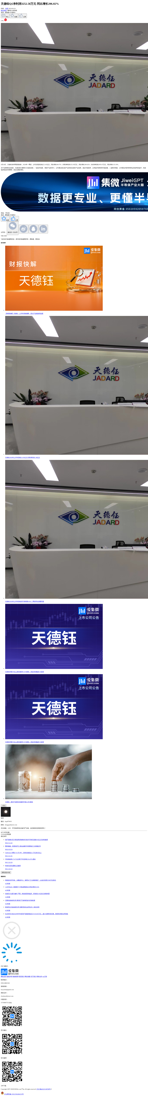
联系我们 (21, 976)
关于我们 (33, 976)
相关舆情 (4, 10)
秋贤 (6, 8)
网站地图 (27, 976)
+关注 (3, 805)
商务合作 (39, 976)
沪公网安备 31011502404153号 (14, 1094)
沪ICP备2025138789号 (44, 1089)
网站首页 (4, 976)
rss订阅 (45, 976)
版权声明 (9, 976)
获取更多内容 (6, 872)
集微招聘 (15, 976)
